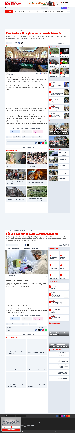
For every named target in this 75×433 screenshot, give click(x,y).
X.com (27, 131)
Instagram (39, 131)
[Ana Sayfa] (8, 8)
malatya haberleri (27, 136)
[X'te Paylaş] (22, 43)
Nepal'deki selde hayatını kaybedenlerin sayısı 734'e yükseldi (27, 11)
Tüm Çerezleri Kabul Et (11, 429)
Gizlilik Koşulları (41, 426)
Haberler (7, 30)
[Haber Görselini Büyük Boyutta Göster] (26, 59)
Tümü (50, 7)
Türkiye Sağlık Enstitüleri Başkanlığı (12, 245)
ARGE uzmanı (33, 323)
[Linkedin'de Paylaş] (41, 143)
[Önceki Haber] (67, 11)
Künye (39, 422)
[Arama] (69, 8)
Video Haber (18, 7)
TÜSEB (26, 323)
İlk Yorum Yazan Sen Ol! (28, 147)
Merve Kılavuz (12, 276)
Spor (33, 7)
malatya (9, 42)
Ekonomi (37, 7)
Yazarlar (12, 7)
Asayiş (11, 30)
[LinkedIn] (64, 416)
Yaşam (11, 230)
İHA (12, 74)
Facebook (16, 131)
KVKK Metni (16, 427)
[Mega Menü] (6, 8)
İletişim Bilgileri (63, 424)
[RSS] (69, 416)
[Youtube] (67, 416)
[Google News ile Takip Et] (43, 73)
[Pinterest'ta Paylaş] (43, 143)
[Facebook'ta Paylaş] (19, 43)
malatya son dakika (38, 136)
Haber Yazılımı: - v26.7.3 (60, 431)
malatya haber (18, 136)
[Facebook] (57, 416)
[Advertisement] (37, 21)
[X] (60, 416)
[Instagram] (62, 416)
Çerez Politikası (6, 427)
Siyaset (29, 7)
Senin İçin (65, 7)
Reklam (40, 424)
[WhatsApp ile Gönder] (46, 143)
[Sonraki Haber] (69, 11)
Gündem (24, 7)
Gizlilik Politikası (53, 424)
